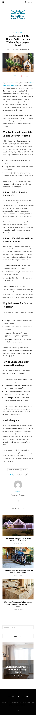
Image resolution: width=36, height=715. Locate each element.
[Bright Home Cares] (18, 14)
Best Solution (14, 470)
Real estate (18, 32)
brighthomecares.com (17, 705)
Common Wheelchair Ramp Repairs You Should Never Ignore (18, 571)
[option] (18, 660)
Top (18, 710)
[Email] (27, 76)
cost (24, 470)
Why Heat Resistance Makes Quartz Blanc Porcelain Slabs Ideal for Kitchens (18, 604)
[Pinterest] (21, 76)
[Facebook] (9, 76)
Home (18, 663)
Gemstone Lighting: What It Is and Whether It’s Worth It (18, 540)
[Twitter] (15, 76)
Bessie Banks (18, 494)
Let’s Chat (11, 696)
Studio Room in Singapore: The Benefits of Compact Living (18, 669)
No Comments (24, 49)
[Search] (25, 2)
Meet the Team (23, 696)
